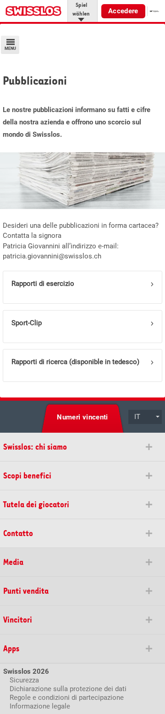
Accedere (123, 11)
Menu (10, 48)
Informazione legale (40, 706)
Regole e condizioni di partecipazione (67, 697)
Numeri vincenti (82, 417)
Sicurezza (24, 680)
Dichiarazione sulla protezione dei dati (68, 689)
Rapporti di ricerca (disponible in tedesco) (75, 362)
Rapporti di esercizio (42, 283)
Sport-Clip (26, 323)
